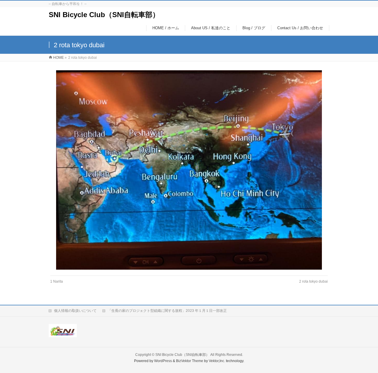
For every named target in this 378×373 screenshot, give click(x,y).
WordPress (163, 361)
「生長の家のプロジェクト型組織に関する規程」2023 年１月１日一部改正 (167, 311)
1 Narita (56, 281)
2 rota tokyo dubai (313, 281)
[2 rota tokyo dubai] (189, 170)
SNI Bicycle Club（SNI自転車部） (104, 15)
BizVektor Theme (189, 361)
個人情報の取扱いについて (75, 311)
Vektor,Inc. (217, 361)
